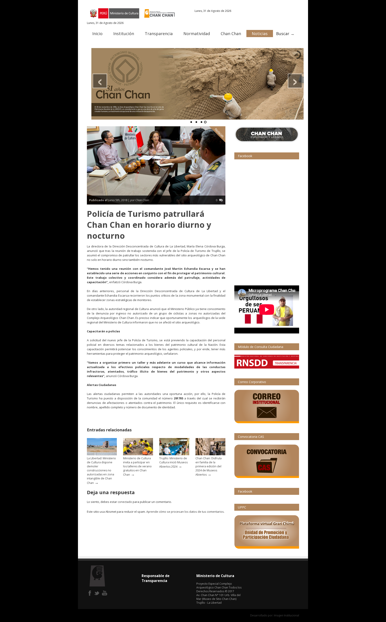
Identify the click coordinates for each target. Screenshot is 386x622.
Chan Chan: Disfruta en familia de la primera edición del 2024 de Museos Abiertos (208, 466)
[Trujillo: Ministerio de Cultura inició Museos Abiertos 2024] (174, 454)
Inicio (97, 33)
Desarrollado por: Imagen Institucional (274, 615)
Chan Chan (231, 33)
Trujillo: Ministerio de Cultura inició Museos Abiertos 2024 (173, 462)
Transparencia (159, 33)
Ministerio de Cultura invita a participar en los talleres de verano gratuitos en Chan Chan (137, 466)
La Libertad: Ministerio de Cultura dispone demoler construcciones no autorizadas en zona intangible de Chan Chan (101, 470)
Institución (123, 33)
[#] (197, 84)
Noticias (260, 33)
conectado (125, 502)
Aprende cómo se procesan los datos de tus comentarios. (185, 512)
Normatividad (196, 33)
